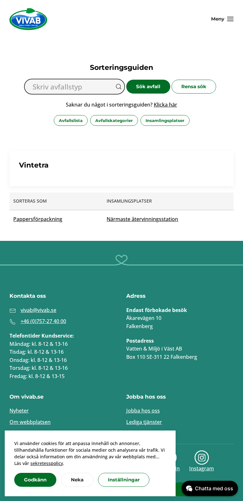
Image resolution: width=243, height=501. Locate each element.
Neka (77, 480)
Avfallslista (71, 120)
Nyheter (19, 410)
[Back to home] (28, 19)
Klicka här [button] (165, 104)
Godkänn (35, 480)
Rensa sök (193, 86)
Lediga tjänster (144, 422)
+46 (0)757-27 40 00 (43, 321)
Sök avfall (148, 86)
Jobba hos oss (143, 410)
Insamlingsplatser (165, 120)
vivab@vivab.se (38, 310)
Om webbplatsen (30, 422)
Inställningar (124, 480)
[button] (222, 19)
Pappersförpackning (37, 219)
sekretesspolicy (46, 463)
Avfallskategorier (114, 120)
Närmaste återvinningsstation (142, 219)
